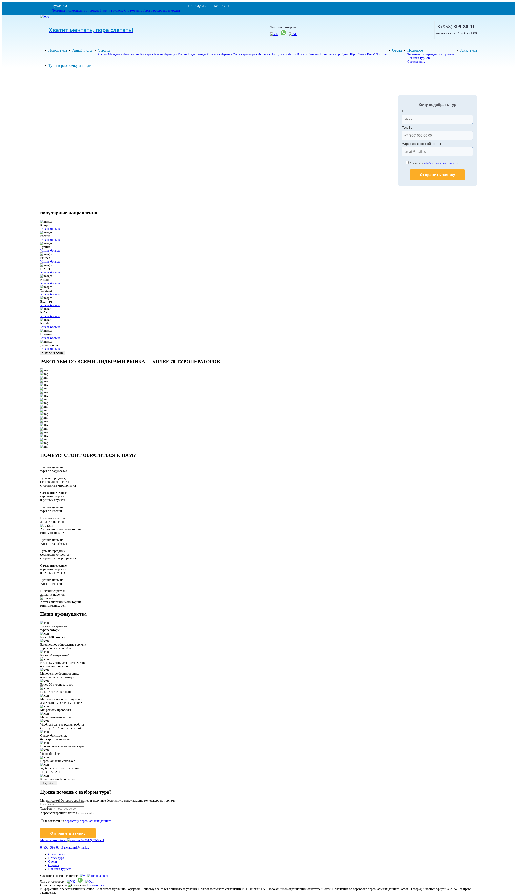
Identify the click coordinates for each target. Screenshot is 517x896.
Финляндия (131, 54)
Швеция (326, 54)
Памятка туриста (111, 10)
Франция (170, 54)
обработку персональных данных (441, 162)
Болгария (146, 54)
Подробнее (48, 783)
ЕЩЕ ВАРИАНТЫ (53, 352)
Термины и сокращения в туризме (75, 10)
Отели (397, 50)
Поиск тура (57, 50)
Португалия (279, 54)
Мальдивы (115, 54)
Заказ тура (468, 50)
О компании (56, 854)
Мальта (159, 54)
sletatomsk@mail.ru (76, 847)
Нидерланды (197, 54)
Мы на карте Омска (53, 840)
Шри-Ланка (358, 54)
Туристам (59, 6)
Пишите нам (96, 885)
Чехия (292, 54)
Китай (371, 54)
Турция (381, 54)
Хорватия (213, 54)
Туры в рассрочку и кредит (161, 10)
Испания (264, 54)
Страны (104, 50)
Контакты (221, 6)
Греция (182, 54)
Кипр (336, 54)
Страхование (133, 10)
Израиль (226, 54)
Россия (102, 54)
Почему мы (197, 6)
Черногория (249, 54)
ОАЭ (236, 54)
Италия (302, 54)
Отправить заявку (437, 174)
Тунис (345, 54)
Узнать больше (50, 228)
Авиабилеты (82, 50)
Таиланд (313, 54)
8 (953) (456, 26)
